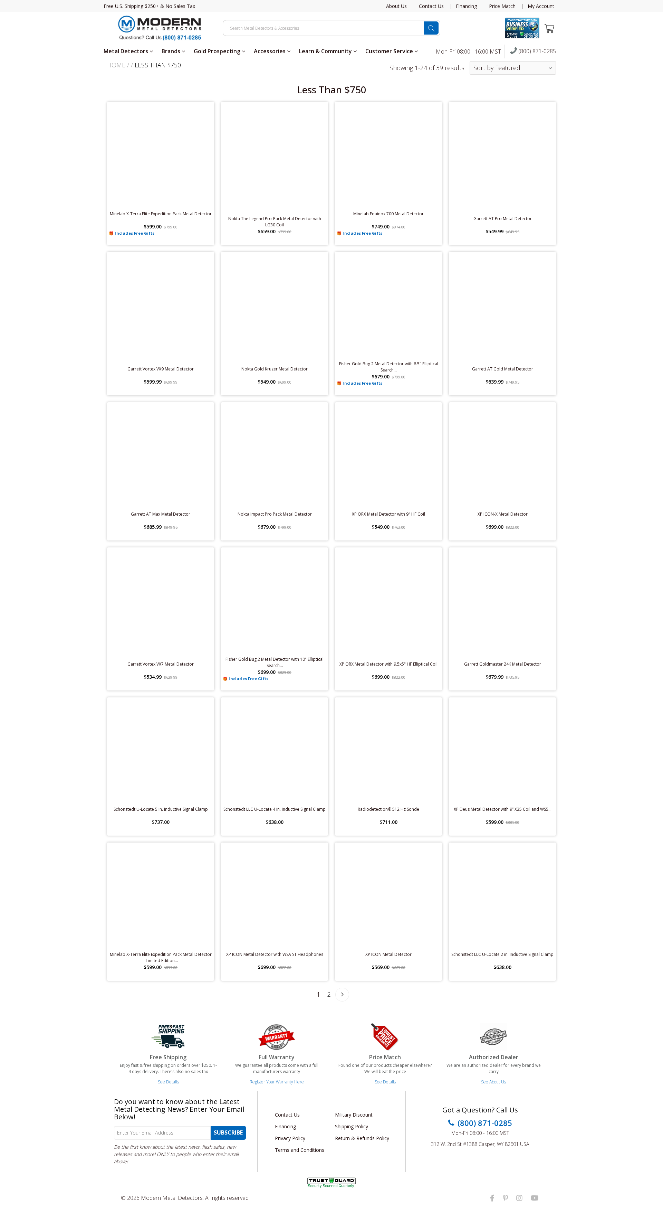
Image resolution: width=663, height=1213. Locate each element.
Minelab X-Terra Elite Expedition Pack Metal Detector (161, 214)
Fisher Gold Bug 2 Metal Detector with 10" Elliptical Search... (274, 662)
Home (116, 65)
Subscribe (228, 1132)
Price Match (502, 6)
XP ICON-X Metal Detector (503, 514)
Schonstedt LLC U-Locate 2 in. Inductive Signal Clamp (502, 954)
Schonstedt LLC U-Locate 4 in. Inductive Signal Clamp (274, 809)
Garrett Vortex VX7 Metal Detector (160, 664)
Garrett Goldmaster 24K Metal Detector (502, 664)
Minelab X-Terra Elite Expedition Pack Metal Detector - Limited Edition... (161, 957)
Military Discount (354, 1114)
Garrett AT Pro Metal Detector (502, 219)
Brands (172, 51)
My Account (541, 6)
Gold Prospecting (218, 51)
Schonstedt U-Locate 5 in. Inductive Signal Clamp (161, 809)
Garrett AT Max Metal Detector (160, 514)
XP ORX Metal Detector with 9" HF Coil (388, 514)
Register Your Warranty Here (277, 1082)
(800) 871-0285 (536, 51)
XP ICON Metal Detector (388, 954)
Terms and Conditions (299, 1150)
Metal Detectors (127, 51)
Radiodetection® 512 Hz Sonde (388, 809)
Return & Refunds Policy (362, 1138)
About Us (396, 6)
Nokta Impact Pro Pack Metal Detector (275, 514)
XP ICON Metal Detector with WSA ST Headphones (274, 954)
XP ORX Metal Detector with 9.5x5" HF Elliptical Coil (388, 664)
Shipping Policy (351, 1126)
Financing (466, 6)
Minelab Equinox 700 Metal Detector (388, 214)
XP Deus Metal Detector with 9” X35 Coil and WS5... (502, 809)
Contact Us (431, 6)
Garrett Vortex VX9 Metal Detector (160, 369)
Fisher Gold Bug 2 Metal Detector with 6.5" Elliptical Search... (388, 367)
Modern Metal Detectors (172, 1198)
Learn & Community (326, 51)
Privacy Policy (290, 1138)
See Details (168, 1082)
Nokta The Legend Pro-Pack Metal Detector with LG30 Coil (274, 222)
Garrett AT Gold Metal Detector (502, 369)
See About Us (493, 1082)
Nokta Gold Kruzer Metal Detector (274, 369)
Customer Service (389, 51)
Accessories (270, 51)
